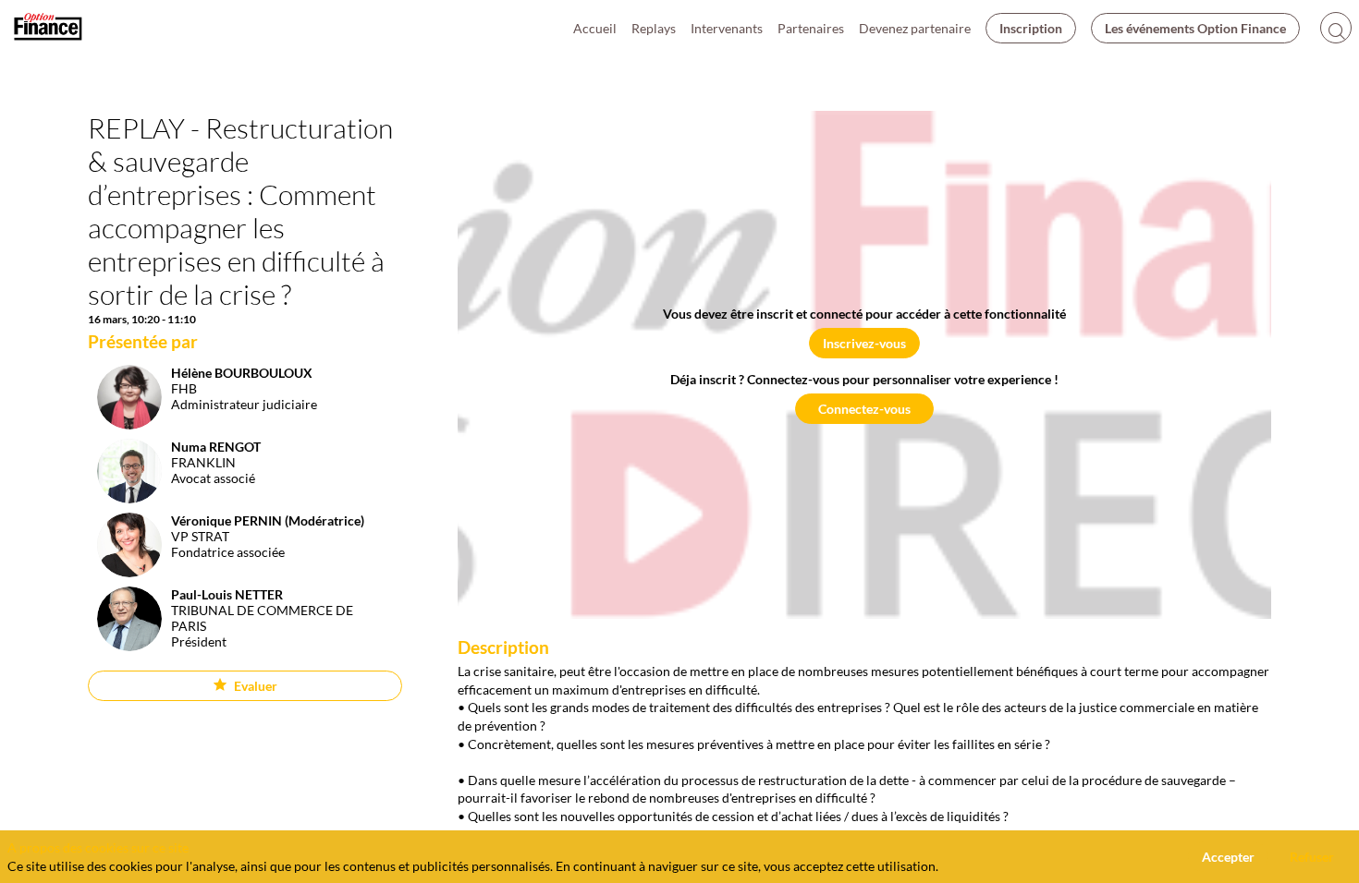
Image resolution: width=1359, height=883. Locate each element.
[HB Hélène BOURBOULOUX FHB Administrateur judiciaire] (202, 424)
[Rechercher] (1336, 27)
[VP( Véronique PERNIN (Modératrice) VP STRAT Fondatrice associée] (226, 572)
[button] (1031, 28)
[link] (595, 27)
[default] (915, 27)
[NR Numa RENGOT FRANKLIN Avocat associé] (174, 498)
